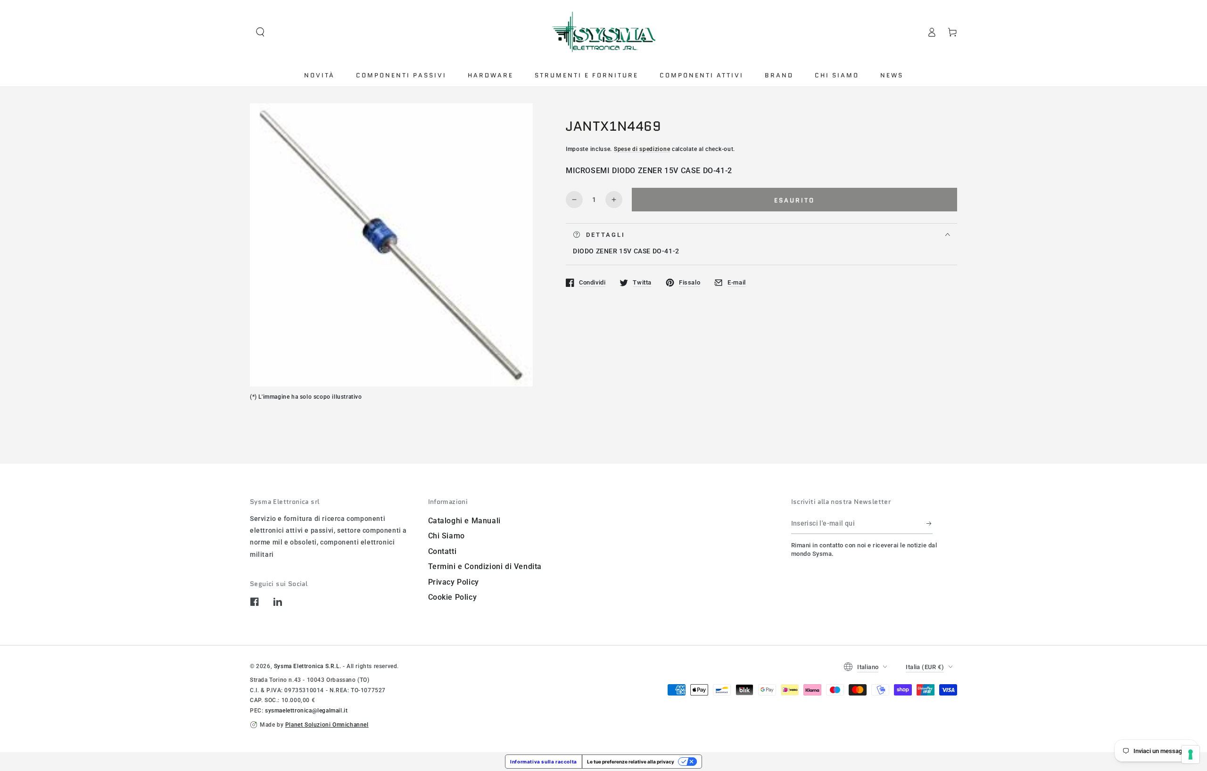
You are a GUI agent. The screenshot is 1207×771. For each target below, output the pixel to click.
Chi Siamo (446, 535)
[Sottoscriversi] (929, 523)
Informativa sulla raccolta (543, 761)
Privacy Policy (453, 582)
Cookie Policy (452, 597)
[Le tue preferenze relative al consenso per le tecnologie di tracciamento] (1190, 754)
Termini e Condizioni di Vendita (485, 566)
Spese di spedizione (642, 149)
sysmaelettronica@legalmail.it (306, 710)
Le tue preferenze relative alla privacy (630, 761)
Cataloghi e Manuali (464, 520)
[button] (260, 32)
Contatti (442, 551)
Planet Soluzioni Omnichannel (327, 724)
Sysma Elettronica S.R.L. (307, 666)
